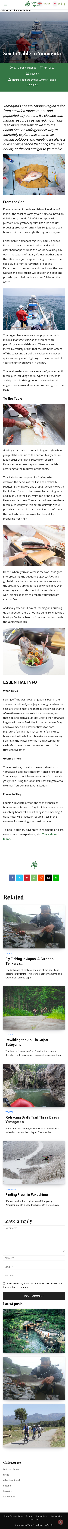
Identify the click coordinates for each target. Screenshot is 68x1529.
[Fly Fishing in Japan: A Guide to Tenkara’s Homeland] (34, 926)
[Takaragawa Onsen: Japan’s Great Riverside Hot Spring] (34, 1331)
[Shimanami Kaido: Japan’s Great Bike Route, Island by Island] (34, 1425)
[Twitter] (19, 878)
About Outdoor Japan (13, 1516)
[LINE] (56, 878)
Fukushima (11, 1189)
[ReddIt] (41, 878)
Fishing (15, 79)
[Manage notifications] (60, 1522)
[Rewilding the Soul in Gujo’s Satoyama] (34, 1008)
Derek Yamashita (27, 67)
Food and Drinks (29, 79)
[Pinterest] (27, 878)
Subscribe (34, 1519)
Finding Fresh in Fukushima (27, 1195)
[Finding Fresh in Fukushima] (34, 1162)
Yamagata (32, 84)
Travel (9, 1035)
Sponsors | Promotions (36, 1516)
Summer (43, 79)
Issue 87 (34, 73)
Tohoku (52, 79)
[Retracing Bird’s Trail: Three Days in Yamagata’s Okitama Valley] (34, 1085)
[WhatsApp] (34, 878)
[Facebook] (12, 878)
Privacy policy (55, 1516)
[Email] (48, 878)
